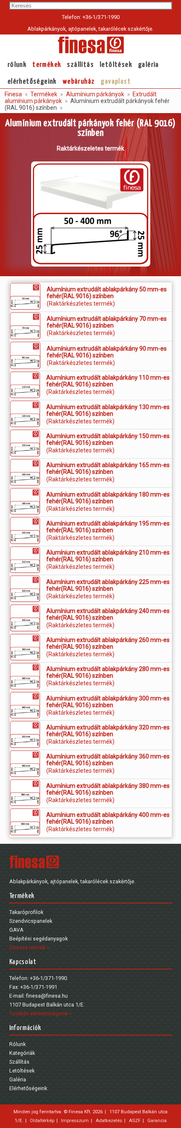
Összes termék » (29, 947)
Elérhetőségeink (32, 81)
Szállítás (80, 65)
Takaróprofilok (26, 912)
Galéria (148, 65)
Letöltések (116, 65)
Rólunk (17, 65)
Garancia (157, 1120)
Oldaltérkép (42, 1120)
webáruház (79, 81)
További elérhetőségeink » (40, 1013)
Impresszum (75, 1120)
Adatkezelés (109, 1120)
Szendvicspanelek (30, 921)
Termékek (46, 65)
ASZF (135, 1120)
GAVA (16, 930)
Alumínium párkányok (94, 94)
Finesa (13, 94)
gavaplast (116, 81)
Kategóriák (22, 1053)
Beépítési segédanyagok (38, 938)
